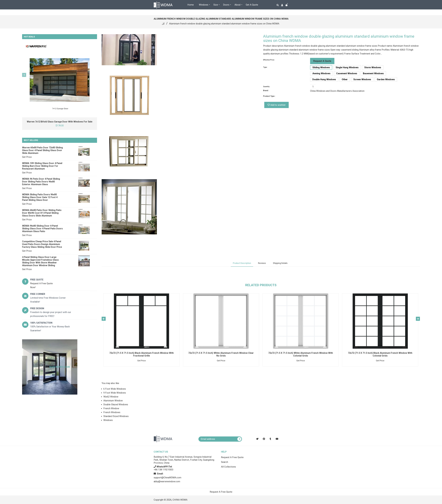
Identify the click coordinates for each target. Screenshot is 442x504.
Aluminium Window (113, 400)
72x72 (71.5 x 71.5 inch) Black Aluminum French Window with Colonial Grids (380, 354)
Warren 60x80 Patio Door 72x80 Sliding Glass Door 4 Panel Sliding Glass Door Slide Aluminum (42, 150)
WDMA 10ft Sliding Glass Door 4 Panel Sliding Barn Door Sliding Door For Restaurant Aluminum (42, 166)
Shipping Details (280, 263)
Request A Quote (322, 61)
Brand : (266, 90)
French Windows (111, 412)
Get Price (27, 157)
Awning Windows (321, 73)
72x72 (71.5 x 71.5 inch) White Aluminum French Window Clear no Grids (221, 354)
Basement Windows (373, 73)
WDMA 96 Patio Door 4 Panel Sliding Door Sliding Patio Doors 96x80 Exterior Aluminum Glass (41, 181)
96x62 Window (110, 396)
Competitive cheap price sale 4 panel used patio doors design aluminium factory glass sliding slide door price (42, 244)
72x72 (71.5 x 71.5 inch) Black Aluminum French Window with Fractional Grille (141, 354)
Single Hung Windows (347, 67)
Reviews (262, 263)
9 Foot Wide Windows (114, 392)
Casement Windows (346, 73)
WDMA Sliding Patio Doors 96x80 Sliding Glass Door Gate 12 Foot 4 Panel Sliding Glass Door (39, 197)
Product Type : (269, 96)
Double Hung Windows (324, 79)
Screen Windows (362, 79)
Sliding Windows (321, 67)
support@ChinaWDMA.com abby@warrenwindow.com (167, 477)
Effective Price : (269, 60)
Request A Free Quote (232, 457)
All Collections (228, 466)
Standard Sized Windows (116, 416)
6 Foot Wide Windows (114, 388)
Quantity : (266, 86)
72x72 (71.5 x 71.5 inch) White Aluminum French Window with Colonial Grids (300, 354)
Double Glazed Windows (115, 404)
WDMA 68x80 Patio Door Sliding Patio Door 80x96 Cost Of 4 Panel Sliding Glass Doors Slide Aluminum (41, 213)
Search (224, 462)
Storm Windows (372, 67)
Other (345, 79)
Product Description (242, 263)
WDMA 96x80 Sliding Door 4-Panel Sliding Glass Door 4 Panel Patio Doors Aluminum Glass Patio (42, 228)
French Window (111, 408)
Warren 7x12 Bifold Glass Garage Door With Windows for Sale (59, 121)
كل (163, 23)
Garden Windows (386, 79)
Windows (108, 420)
